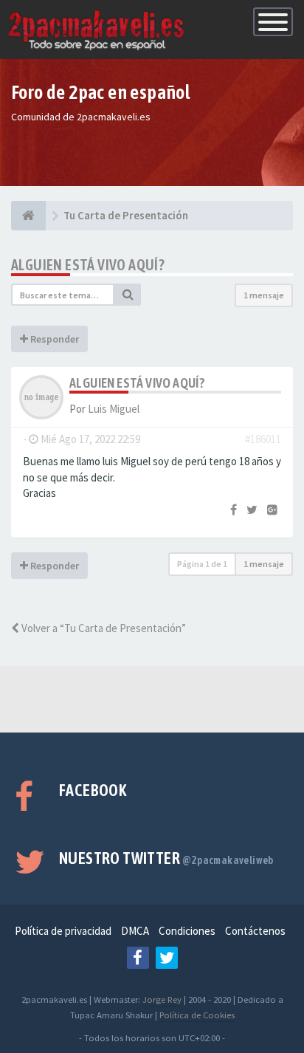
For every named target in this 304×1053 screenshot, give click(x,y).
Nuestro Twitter (166, 858)
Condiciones (187, 931)
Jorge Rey (162, 999)
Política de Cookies (197, 1015)
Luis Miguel (113, 409)
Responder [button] (53, 339)
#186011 (263, 439)
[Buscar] (127, 295)
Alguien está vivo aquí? (88, 264)
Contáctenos (255, 931)
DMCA (135, 931)
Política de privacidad (63, 931)
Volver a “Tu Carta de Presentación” (102, 628)
